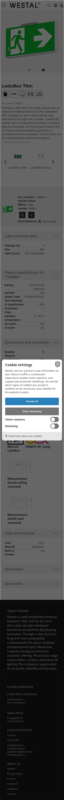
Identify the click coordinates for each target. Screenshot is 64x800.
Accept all (32, 401)
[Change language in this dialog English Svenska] (57, 364)
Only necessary (32, 411)
